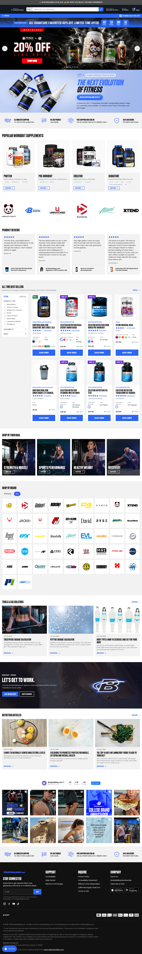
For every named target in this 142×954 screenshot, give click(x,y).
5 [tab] (71, 67)
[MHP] (117, 520)
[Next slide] (137, 48)
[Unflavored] (61, 407)
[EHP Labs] (71, 566)
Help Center (51, 880)
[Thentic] (55, 566)
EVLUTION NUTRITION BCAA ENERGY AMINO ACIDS (70, 326)
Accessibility (51, 876)
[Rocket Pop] (61, 340)
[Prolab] (117, 551)
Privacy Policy (7, 899)
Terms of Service (20, 899)
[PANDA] (117, 505)
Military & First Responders (89, 884)
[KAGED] (101, 505)
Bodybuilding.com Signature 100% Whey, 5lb (44, 326)
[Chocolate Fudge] (34, 341)
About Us (114, 876)
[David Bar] (86, 520)
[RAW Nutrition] (24, 566)
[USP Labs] (24, 582)
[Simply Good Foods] (40, 566)
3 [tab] (67, 67)
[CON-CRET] (40, 536)
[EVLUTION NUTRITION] (86, 536)
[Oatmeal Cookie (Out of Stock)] (40, 341)
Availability (9, 329)
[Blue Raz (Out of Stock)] (67, 340)
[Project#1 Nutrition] (40, 551)
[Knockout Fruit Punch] (123, 337)
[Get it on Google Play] (131, 890)
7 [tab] (74, 67)
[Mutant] (71, 505)
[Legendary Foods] (101, 566)
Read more (135, 602)
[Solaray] (132, 551)
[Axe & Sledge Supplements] (71, 520)
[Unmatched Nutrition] (40, 520)
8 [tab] (77, 67)
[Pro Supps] (55, 520)
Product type (9, 301)
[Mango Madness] (120, 337)
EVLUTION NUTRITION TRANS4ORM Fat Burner (125, 391)
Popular (7, 494)
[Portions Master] (24, 551)
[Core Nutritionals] (55, 551)
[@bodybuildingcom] (44, 783)
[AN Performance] (132, 566)
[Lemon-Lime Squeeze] (126, 337)
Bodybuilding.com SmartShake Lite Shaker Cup (43, 392)
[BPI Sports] (9, 536)
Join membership (10, 694)
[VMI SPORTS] (86, 551)
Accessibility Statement (88, 880)
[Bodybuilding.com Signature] (9, 505)
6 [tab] (72, 67)
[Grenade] (101, 536)
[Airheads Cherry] (117, 337)
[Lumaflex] (117, 566)
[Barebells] (55, 536)
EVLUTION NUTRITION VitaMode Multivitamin (70, 391)
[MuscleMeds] (132, 520)
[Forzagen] (71, 551)
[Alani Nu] (71, 536)
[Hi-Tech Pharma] (132, 536)
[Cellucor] (86, 505)
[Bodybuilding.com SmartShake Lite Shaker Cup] (44, 372)
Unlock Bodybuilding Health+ (90, 97)
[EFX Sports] (24, 536)
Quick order (44, 352)
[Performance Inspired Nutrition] (9, 582)
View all (135, 290)
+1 (73, 340)
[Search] (101, 9)
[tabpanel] (71, 48)
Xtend (118, 322)
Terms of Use (83, 891)
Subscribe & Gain (117, 884)
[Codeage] (117, 536)
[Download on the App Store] (117, 890)
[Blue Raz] (89, 341)
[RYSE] (101, 520)
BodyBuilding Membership (121, 880)
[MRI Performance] (101, 551)
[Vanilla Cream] (37, 341)
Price (6, 334)
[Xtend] (132, 505)
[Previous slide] (4, 48)
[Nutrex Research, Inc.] (40, 505)
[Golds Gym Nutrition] (86, 566)
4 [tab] (69, 67)
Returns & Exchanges (54, 884)
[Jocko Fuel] (24, 520)
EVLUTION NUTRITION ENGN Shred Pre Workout (98, 326)
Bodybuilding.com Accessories (43, 387)
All (17, 494)
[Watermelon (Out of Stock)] (70, 340)
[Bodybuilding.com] (5, 9)
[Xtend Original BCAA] (127, 306)
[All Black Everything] (9, 566)
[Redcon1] (55, 505)
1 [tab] (64, 67)
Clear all (22, 296)
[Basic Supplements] (9, 551)
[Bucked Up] (9, 520)
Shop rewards (27, 694)
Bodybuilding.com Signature (42, 322)
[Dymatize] (24, 505)
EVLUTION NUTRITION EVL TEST (98, 391)
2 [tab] (66, 67)
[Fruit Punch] (64, 340)
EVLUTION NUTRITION (67, 322)
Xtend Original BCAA (124, 325)
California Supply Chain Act (89, 887)
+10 (129, 337)
